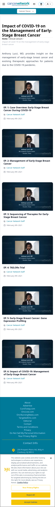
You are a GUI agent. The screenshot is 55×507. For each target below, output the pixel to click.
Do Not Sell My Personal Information (27, 433)
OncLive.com (27, 411)
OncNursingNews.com (27, 414)
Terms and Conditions (27, 427)
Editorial (28, 420)
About (27, 402)
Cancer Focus (24, 11)
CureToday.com (27, 408)
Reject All (31, 495)
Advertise (27, 405)
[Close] (51, 458)
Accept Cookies (30, 502)
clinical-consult (15, 39)
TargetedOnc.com (27, 417)
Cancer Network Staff (16, 114)
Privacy (27, 430)
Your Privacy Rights (27, 436)
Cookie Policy (22, 482)
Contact (27, 424)
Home (4, 39)
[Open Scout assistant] (41, 4)
